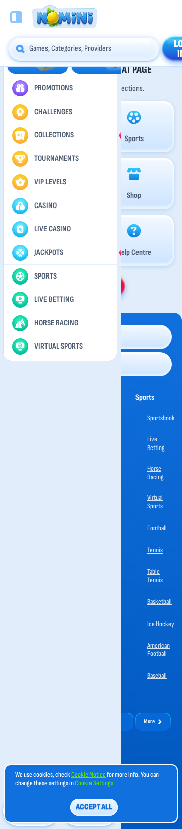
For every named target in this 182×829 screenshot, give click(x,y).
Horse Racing (155, 472)
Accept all (94, 807)
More (149, 722)
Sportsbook (161, 417)
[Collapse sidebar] (16, 17)
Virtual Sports (155, 501)
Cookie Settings (94, 783)
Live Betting (156, 443)
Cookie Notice (88, 775)
